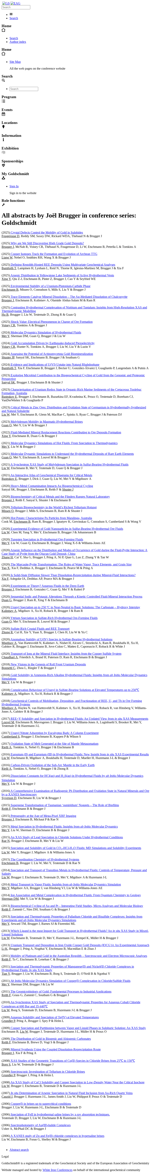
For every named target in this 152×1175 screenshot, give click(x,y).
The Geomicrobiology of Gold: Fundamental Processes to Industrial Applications (60, 991)
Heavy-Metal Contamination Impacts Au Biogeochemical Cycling (51, 486)
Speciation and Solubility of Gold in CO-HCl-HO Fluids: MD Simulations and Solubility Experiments (75, 848)
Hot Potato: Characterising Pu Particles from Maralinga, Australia (51, 518)
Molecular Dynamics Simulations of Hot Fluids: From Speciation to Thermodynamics (64, 443)
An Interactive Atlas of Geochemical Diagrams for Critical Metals (51, 475)
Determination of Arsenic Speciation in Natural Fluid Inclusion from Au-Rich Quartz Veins (72, 1093)
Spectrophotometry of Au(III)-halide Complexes (40, 1125)
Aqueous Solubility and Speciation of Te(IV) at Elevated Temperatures (54, 1017)
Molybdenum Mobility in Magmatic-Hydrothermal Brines (46, 421)
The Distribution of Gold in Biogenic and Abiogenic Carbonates (50, 1038)
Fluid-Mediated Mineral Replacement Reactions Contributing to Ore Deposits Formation (65, 432)
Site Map (15, 61)
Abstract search (19, 1149)
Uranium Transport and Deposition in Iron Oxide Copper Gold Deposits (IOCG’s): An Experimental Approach (79, 945)
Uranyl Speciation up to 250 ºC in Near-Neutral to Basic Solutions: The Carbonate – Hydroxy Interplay (75, 607)
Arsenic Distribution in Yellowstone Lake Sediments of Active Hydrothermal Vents (62, 275)
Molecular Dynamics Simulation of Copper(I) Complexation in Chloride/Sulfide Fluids (70, 980)
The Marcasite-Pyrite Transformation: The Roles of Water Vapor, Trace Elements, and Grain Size (71, 564)
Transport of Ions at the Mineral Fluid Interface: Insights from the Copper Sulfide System (65, 653)
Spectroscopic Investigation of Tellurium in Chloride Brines (47, 1071)
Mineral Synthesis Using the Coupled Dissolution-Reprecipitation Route (55, 1049)
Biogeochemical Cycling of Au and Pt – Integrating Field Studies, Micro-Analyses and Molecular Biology (76, 906)
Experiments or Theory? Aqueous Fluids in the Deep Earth (47, 586)
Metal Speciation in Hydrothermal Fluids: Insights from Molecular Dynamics (64, 826)
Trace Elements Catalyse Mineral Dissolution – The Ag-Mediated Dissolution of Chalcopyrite (68, 296)
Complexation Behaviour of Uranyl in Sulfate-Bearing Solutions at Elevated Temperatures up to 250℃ (74, 690)
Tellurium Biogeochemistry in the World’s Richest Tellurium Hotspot (53, 507)
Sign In (14, 186)
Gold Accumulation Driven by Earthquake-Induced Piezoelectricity (52, 343)
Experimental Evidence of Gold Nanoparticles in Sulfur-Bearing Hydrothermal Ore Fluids (66, 528)
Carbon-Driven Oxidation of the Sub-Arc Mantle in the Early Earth (52, 765)
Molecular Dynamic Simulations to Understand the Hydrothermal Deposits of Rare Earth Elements (72, 453)
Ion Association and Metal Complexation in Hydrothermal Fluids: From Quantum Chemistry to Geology (75, 895)
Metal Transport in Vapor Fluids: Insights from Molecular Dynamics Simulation (65, 884)
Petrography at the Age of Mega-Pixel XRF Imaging (43, 816)
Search (14, 18)
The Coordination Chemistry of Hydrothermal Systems (44, 859)
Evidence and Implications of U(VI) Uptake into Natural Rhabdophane (54, 364)
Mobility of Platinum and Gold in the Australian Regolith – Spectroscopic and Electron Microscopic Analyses (78, 955)
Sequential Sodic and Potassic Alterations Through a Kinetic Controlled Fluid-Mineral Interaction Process (76, 596)
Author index (18, 41)
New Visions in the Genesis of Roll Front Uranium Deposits (48, 664)
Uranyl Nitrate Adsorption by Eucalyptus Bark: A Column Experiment (54, 733)
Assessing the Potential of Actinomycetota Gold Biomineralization (51, 354)
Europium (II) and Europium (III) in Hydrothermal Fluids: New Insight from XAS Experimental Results (79, 754)
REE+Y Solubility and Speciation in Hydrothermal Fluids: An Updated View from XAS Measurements (79, 718)
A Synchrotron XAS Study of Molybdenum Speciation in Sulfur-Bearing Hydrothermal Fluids (69, 464)
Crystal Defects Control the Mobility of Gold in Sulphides (46, 232)
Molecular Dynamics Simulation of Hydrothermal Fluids (45, 332)
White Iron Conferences (57, 1170)
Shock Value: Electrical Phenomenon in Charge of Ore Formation (51, 321)
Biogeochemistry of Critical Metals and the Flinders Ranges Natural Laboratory (60, 496)
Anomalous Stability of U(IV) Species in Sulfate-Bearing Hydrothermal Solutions (61, 639)
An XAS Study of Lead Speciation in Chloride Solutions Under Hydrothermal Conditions (66, 837)
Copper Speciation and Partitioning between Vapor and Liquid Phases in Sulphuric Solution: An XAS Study (78, 1028)
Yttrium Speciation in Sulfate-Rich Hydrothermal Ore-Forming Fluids (54, 618)
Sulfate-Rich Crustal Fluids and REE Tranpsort (39, 628)
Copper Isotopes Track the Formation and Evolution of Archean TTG (53, 254)
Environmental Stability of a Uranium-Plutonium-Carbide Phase (50, 286)
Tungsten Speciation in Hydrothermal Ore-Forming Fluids (46, 539)
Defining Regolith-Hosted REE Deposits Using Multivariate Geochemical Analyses (62, 264)
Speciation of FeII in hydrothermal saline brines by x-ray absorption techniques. (60, 1114)
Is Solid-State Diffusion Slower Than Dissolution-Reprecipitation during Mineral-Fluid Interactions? (73, 575)
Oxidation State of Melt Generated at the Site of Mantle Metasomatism (54, 743)
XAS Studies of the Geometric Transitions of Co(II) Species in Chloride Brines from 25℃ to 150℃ (72, 1060)
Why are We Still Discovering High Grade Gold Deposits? (47, 243)
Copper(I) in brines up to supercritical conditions (40, 1103)
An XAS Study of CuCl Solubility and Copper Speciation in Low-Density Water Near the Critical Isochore (77, 1082)
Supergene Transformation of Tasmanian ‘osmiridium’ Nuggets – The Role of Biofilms (64, 805)
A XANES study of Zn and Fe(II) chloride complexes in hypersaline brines (57, 1136)
